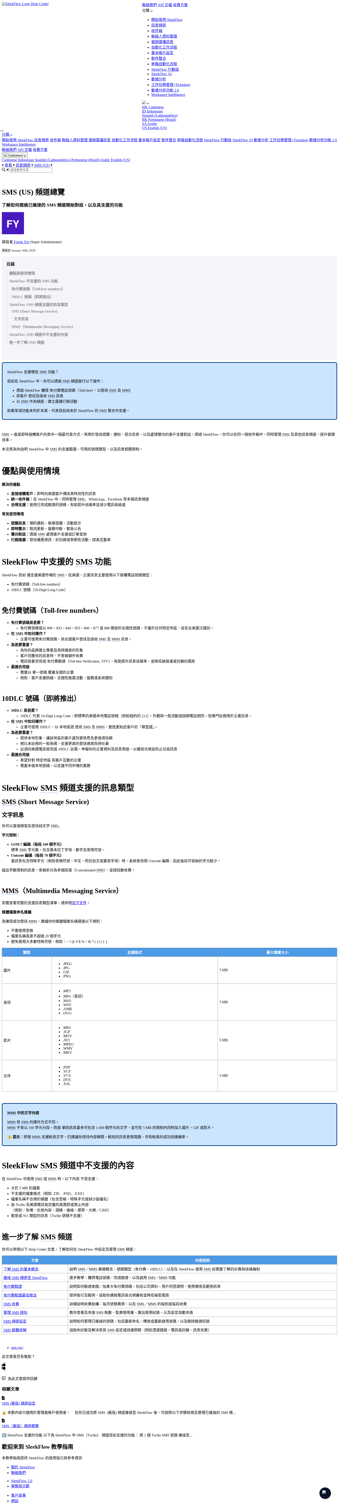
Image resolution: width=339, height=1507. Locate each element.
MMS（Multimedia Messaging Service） (43, 327)
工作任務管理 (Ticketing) (170, 85)
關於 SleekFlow (23, 1467)
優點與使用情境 (22, 273)
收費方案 (180, 5)
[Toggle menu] (2, 130)
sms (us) (17, 1348)
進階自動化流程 (164, 64)
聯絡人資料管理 (164, 36)
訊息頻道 (158, 25)
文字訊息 (21, 319)
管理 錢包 (15, 1313)
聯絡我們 (149, 5)
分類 (6, 134)
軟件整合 (158, 58)
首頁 (8, 165)
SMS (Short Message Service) (34, 311)
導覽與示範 (20, 1486)
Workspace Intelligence (168, 95)
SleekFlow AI (161, 74)
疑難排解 (15, 1330)
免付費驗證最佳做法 (20, 1295)
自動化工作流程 (164, 47)
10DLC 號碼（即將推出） (33, 297)
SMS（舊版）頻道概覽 (20, 1426)
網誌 (14, 1501)
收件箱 (156, 31)
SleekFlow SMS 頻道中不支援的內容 (38, 335)
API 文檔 (165, 5)
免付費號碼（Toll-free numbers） (38, 289)
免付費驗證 (12, 1286)
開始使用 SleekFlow (167, 20)
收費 (11, 1304)
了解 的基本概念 (21, 1269)
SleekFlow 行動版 (165, 69)
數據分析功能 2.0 (165, 90)
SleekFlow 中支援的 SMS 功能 (33, 281)
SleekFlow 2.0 (21, 1481)
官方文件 (79, 903)
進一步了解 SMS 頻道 (27, 342)
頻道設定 (15, 1321)
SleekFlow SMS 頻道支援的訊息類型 (38, 305)
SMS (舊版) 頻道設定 (19, 1403)
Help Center (40, 4)
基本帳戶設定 (162, 53)
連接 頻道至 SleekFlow (25, 1278)
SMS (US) (42, 165)
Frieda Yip (21, 242)
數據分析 (158, 79)
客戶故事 (18, 1495)
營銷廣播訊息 (162, 42)
